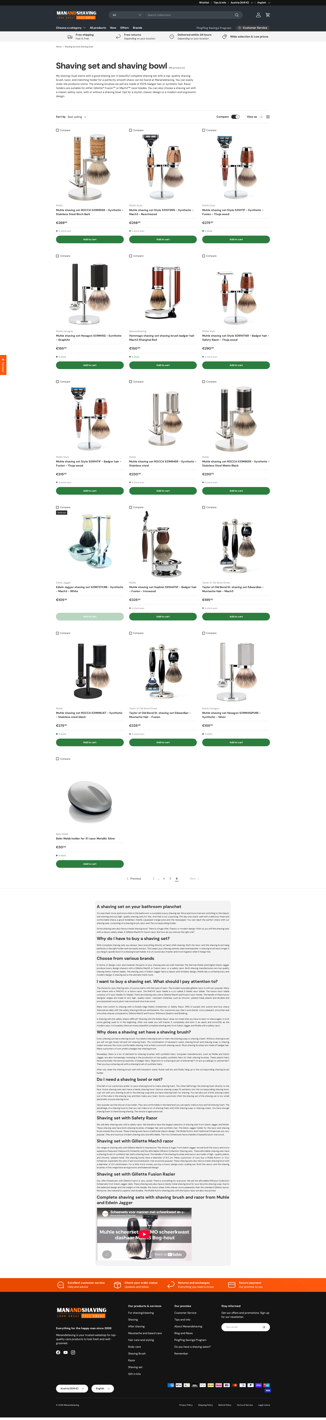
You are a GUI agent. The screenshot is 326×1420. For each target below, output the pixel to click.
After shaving (136, 1326)
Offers (124, 28)
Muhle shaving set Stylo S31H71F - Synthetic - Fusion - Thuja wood (233, 212)
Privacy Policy (186, 1405)
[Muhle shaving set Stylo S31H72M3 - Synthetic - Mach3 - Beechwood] (163, 167)
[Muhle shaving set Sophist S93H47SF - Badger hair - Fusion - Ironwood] (163, 544)
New (113, 28)
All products (98, 28)
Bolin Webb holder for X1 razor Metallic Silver (85, 838)
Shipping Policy (205, 1405)
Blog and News (183, 1333)
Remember (181, 1353)
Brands (137, 28)
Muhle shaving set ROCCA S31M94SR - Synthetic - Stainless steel (163, 463)
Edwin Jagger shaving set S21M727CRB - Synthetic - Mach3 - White (89, 589)
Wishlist (204, 2)
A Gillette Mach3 (132, 932)
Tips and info (182, 1319)
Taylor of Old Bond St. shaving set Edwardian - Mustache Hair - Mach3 (233, 589)
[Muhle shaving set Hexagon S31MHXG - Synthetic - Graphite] (90, 293)
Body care (134, 1347)
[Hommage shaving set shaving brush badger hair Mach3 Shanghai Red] (163, 293)
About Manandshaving (188, 1326)
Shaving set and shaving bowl (79, 46)
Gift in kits (134, 1374)
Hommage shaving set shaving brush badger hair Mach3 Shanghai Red (161, 338)
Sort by (61, 116)
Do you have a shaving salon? (192, 1347)
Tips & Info (220, 2)
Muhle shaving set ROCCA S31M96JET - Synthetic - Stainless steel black (89, 715)
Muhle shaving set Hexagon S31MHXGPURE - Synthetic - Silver (231, 715)
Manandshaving (71, 1405)
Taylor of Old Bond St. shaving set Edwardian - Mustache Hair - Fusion (160, 715)
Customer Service (185, 1313)
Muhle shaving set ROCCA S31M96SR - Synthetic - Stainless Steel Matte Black (236, 463)
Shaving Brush (137, 1353)
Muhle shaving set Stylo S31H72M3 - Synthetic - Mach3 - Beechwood (161, 212)
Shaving (133, 1319)
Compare (222, 116)
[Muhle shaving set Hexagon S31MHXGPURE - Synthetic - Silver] (236, 670)
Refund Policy (224, 1405)
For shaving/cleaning (141, 1313)
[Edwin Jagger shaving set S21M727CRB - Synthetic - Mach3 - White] (90, 544)
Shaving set (135, 1367)
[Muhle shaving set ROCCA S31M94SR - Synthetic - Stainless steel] (163, 419)
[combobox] (176, 15)
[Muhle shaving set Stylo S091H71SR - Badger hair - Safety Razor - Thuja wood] (236, 293)
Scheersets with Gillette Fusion (122, 1180)
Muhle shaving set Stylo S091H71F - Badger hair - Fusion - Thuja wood (88, 463)
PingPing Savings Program (214, 28)
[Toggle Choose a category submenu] (84, 28)
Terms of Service (245, 1405)
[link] (194, 879)
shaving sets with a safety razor (126, 1124)
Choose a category (69, 28)
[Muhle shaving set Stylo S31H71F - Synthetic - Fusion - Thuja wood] (236, 167)
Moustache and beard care (145, 1333)
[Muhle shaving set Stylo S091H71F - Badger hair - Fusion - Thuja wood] (90, 419)
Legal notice (264, 1405)
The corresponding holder (163, 923)
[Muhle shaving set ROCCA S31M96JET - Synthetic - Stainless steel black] (90, 670)
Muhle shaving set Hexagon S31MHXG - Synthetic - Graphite (89, 338)
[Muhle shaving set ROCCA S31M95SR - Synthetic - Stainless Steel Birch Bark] (90, 167)
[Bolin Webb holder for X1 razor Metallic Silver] (90, 796)
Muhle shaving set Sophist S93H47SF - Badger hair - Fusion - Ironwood (163, 589)
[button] (268, 15)
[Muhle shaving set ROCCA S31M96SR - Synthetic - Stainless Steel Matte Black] (236, 419)
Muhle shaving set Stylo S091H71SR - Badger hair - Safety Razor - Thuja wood (235, 338)
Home (59, 46)
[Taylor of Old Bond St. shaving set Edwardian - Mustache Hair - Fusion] (163, 670)
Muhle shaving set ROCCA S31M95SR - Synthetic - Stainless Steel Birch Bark (89, 212)
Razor (131, 1360)
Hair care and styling (141, 1340)
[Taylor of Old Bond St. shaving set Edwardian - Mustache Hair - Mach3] (236, 544)
